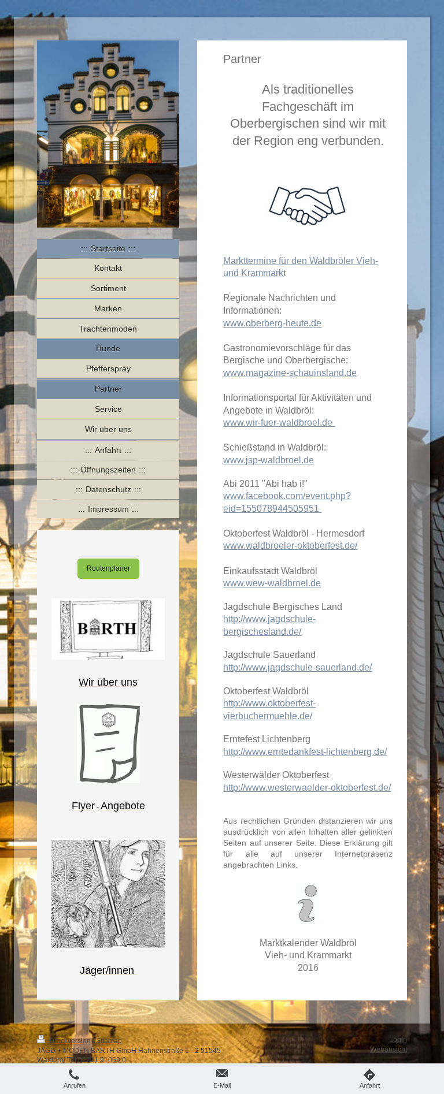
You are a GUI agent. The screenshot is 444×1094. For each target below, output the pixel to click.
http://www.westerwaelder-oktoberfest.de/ (307, 787)
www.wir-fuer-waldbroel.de (279, 422)
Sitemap (109, 1041)
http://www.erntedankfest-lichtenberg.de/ (305, 752)
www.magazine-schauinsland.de (290, 373)
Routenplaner (108, 568)
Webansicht (388, 1049)
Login (398, 1040)
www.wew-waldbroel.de (272, 583)
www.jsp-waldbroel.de (268, 460)
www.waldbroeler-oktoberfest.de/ (290, 545)
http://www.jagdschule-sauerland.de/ (297, 667)
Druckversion (69, 1041)
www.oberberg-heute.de (272, 323)
